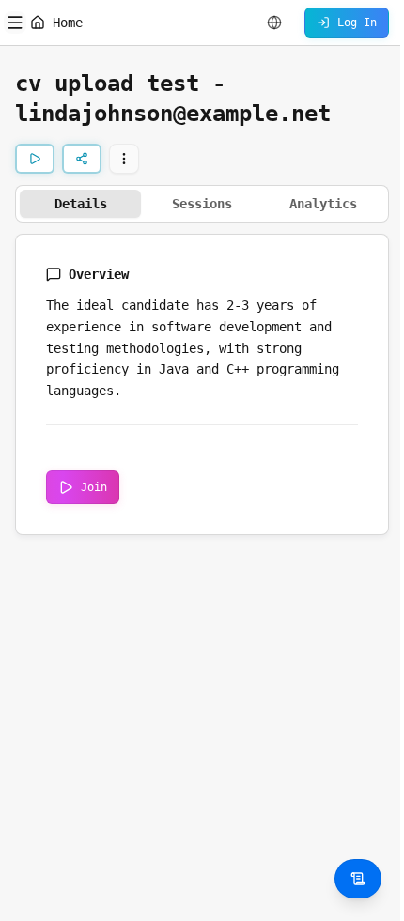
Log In (357, 22)
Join (94, 487)
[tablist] (202, 204)
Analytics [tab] (323, 203)
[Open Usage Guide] (357, 878)
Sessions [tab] (202, 203)
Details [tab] (80, 203)
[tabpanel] (202, 384)
